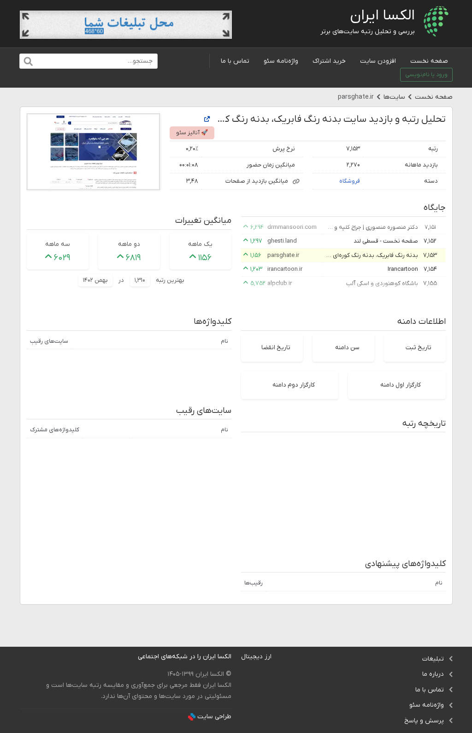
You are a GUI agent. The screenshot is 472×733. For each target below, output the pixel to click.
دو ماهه (129, 244)
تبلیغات (433, 659)
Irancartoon (403, 269)
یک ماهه (200, 244)
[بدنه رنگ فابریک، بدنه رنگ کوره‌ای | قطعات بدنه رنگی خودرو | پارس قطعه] (207, 119)
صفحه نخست (429, 61)
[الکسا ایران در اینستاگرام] (130, 657)
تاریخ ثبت (418, 348)
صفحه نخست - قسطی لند (386, 241)
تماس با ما (235, 61)
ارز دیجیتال (256, 656)
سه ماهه (57, 244)
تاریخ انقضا (275, 348)
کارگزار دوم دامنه (293, 385)
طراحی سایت (214, 716)
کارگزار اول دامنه (400, 385)
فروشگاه (349, 181)
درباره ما (433, 674)
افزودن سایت (378, 61)
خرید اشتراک (329, 61)
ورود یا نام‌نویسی (426, 74)
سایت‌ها (394, 97)
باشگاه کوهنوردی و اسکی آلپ (382, 283)
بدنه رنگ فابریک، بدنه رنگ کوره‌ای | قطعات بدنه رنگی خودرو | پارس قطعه (372, 255)
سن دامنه (347, 348)
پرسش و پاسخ (424, 720)
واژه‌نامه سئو (281, 61)
